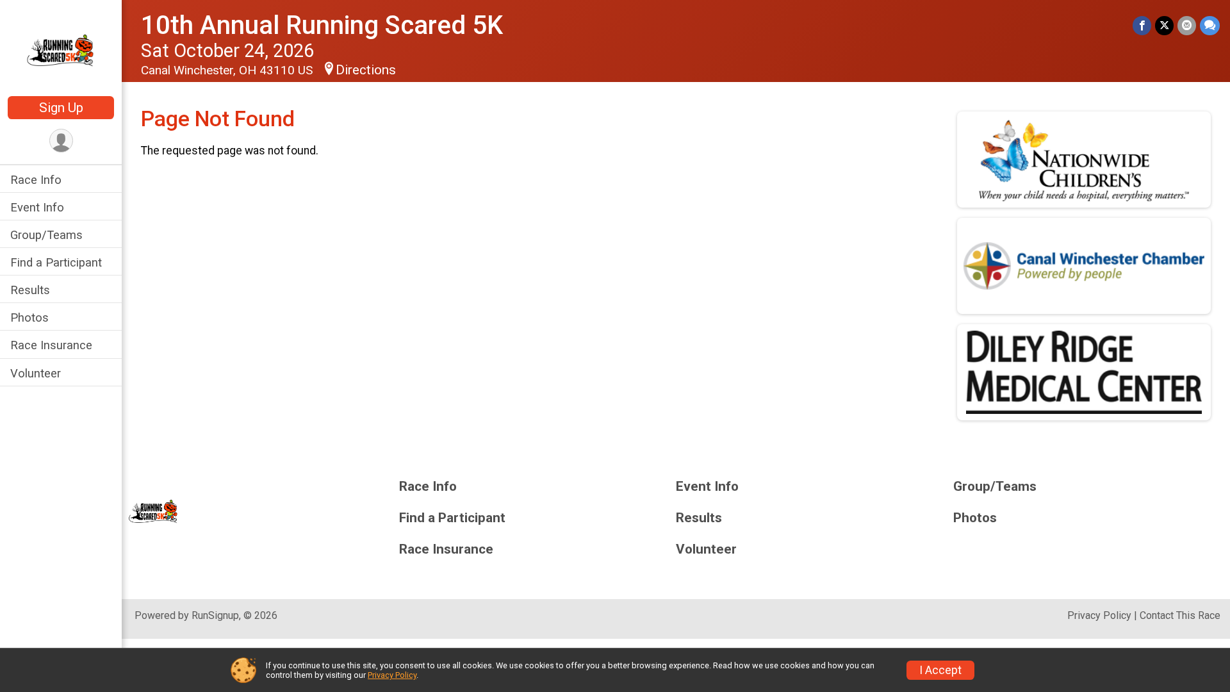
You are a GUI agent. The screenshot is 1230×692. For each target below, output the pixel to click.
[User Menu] (61, 140)
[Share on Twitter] (1164, 25)
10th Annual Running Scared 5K (322, 25)
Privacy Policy (1099, 615)
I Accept (940, 670)
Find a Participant (56, 262)
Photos (29, 317)
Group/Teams (46, 235)
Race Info (36, 179)
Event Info (37, 207)
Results (30, 290)
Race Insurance (51, 345)
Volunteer (35, 373)
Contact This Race (1180, 615)
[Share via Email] (1186, 25)
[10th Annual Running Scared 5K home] (61, 49)
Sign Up (61, 107)
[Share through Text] (1210, 25)
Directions (366, 70)
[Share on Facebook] (1142, 25)
